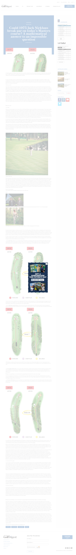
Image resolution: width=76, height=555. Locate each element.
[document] (38, 277)
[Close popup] (46, 264)
